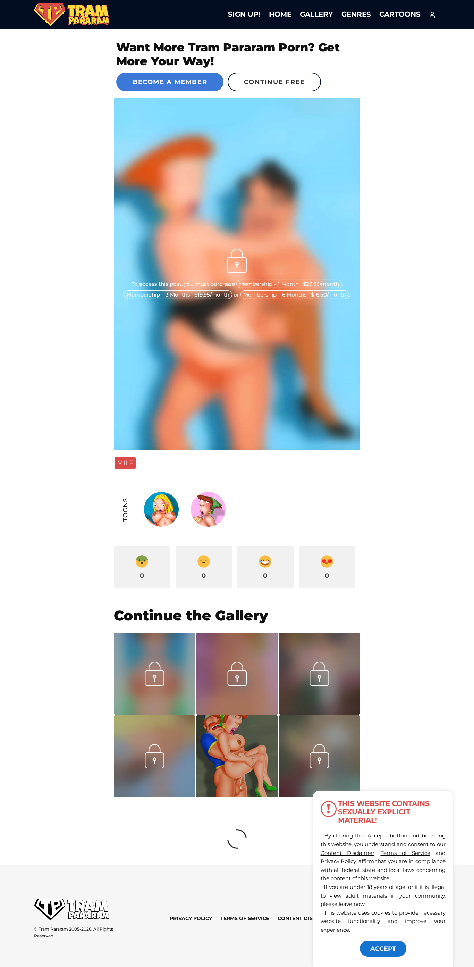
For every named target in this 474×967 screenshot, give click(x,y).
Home (280, 14)
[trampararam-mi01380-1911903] (154, 712)
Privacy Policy (191, 918)
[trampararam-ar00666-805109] (237, 712)
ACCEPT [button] (383, 948)
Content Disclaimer (307, 918)
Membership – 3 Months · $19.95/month (178, 294)
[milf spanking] (319, 766)
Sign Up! (244, 14)
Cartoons (400, 14)
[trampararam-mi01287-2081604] (319, 712)
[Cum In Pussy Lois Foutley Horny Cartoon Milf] (237, 756)
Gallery (316, 14)
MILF (125, 463)
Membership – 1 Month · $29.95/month (289, 284)
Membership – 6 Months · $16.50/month (294, 294)
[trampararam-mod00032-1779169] (154, 795)
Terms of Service (244, 918)
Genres (356, 14)
